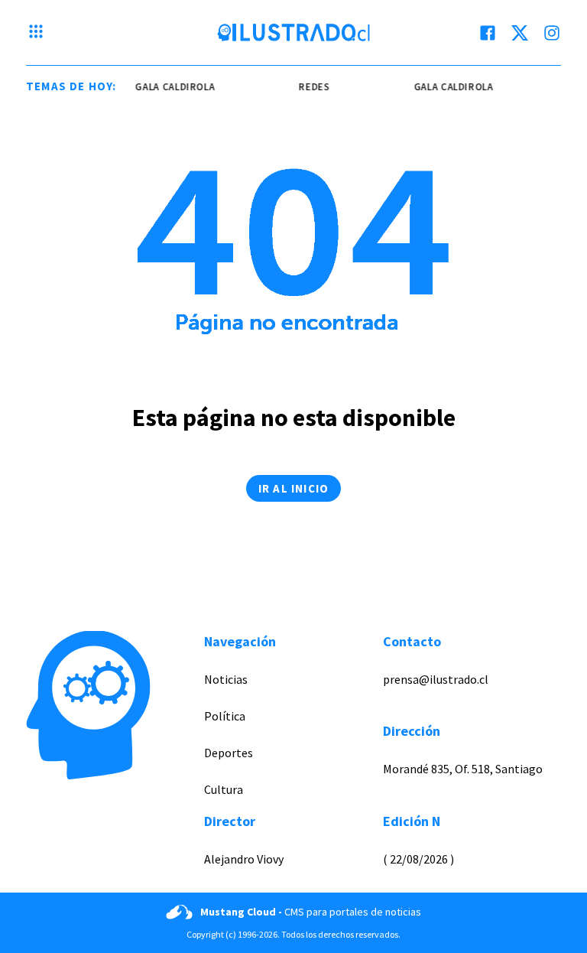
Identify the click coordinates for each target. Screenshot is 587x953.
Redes (311, 86)
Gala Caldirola (172, 86)
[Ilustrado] (293, 33)
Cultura (223, 789)
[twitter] (519, 32)
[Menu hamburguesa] (36, 33)
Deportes (228, 752)
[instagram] (551, 32)
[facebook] (487, 32)
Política (224, 716)
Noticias (226, 679)
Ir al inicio (293, 488)
